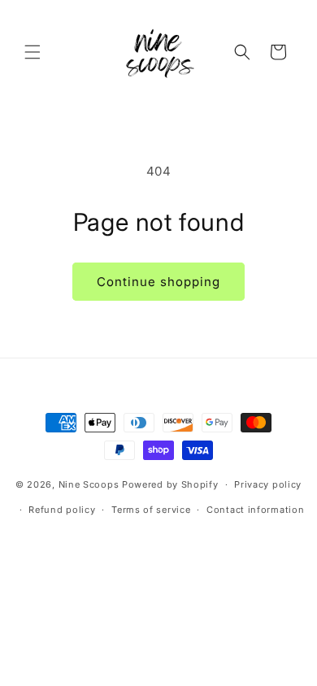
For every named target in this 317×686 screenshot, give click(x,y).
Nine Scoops (89, 484)
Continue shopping (158, 281)
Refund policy (61, 509)
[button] (32, 52)
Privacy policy (268, 484)
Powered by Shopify (170, 484)
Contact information (255, 509)
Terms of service (150, 509)
